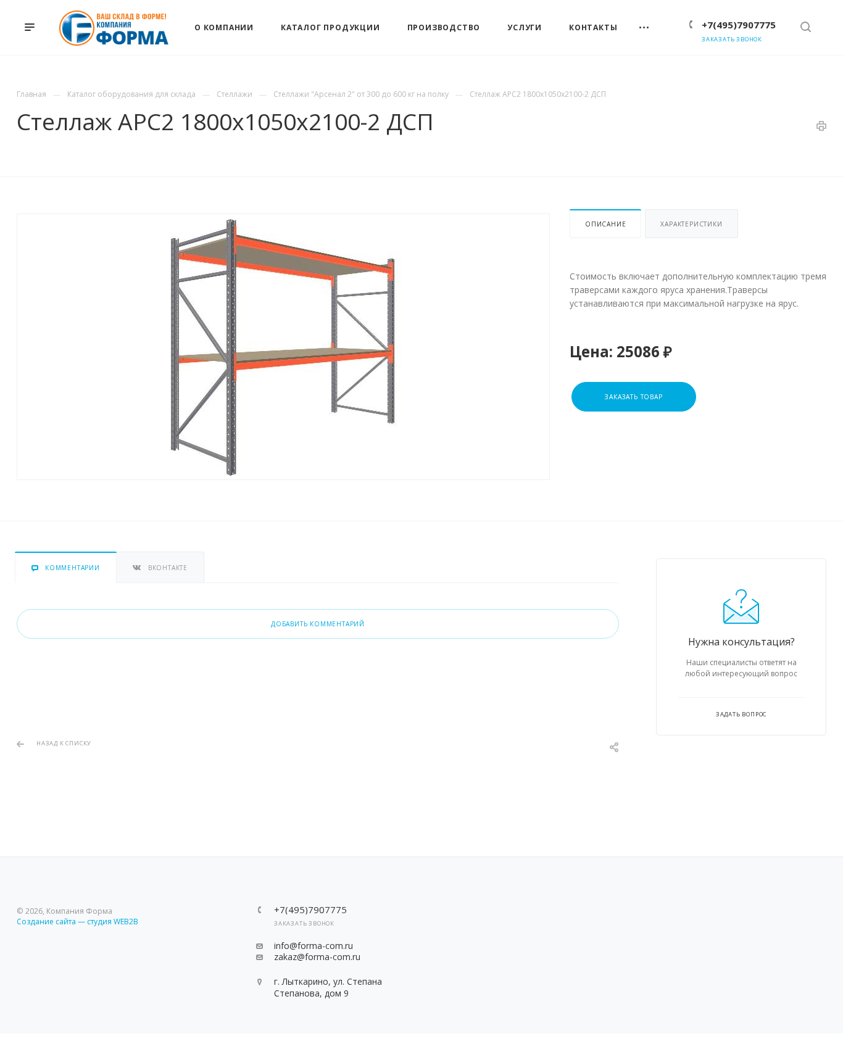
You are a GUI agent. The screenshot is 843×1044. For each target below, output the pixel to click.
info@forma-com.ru (313, 945)
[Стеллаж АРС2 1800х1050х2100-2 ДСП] (283, 346)
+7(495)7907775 (739, 25)
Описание (605, 224)
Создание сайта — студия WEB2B (77, 921)
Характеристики (691, 224)
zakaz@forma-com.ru (317, 957)
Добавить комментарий (318, 623)
